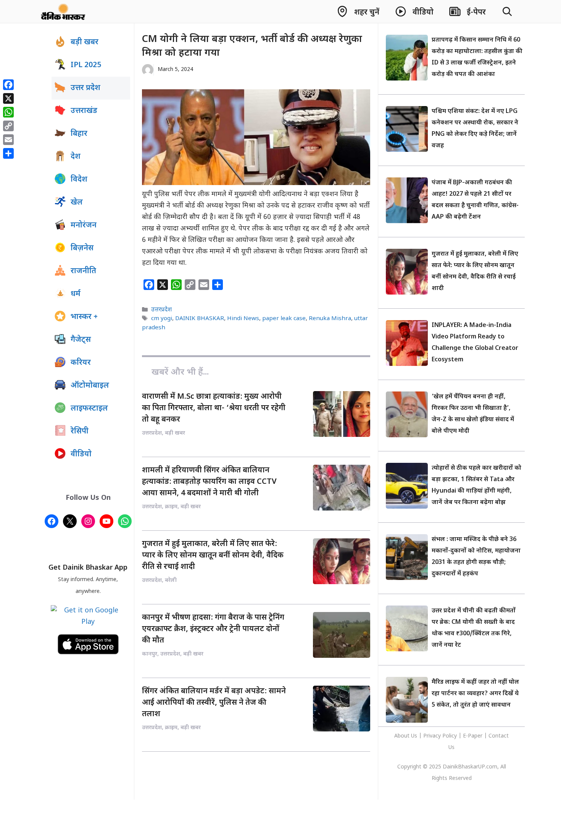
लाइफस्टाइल (89, 409)
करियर (81, 363)
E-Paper (472, 736)
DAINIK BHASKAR (199, 319)
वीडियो (81, 454)
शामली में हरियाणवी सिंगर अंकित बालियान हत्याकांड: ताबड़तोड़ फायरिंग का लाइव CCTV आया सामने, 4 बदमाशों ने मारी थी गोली (209, 481)
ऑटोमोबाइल (90, 386)
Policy (449, 736)
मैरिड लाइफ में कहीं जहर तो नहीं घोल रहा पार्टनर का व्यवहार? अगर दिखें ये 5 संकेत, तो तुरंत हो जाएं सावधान (475, 693)
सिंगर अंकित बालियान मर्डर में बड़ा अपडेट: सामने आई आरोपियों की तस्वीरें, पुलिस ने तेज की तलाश (214, 702)
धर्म (76, 294)
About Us (406, 736)
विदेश (79, 180)
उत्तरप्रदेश (161, 310)
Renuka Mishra (330, 319)
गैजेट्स (81, 340)
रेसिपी (80, 431)
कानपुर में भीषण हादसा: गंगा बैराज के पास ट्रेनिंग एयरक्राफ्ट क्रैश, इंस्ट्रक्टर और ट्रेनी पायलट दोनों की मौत (213, 629)
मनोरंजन (84, 225)
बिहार (79, 134)
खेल (77, 203)
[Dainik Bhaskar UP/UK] (63, 11)
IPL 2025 (86, 65)
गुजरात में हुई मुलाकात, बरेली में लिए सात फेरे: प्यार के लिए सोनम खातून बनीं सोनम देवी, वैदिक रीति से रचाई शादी (213, 555)
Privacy (432, 736)
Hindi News (243, 319)
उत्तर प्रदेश (85, 88)
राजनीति (83, 271)
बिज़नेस (82, 248)
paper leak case (284, 319)
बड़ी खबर (84, 42)
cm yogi (161, 319)
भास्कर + (84, 317)
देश (76, 157)
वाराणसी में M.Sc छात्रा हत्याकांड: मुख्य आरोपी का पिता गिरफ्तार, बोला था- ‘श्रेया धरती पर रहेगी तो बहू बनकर (213, 408)
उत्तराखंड (84, 111)
